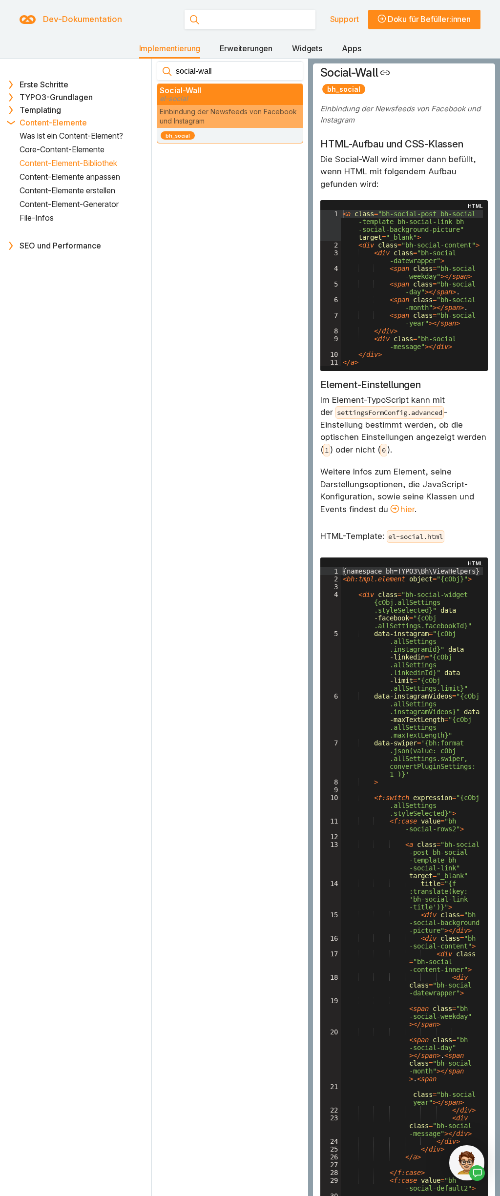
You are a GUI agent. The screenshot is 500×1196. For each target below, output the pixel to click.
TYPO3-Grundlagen (56, 97)
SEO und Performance (60, 245)
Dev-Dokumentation (82, 19)
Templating (40, 110)
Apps (351, 48)
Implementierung (170, 48)
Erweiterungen (246, 48)
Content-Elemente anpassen (70, 177)
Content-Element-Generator (69, 204)
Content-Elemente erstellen (67, 190)
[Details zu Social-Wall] (387, 72)
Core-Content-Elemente (62, 149)
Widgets (307, 48)
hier (407, 509)
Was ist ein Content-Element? (71, 136)
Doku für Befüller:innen (429, 19)
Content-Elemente (53, 122)
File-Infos (37, 218)
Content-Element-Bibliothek (68, 163)
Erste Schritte (44, 84)
